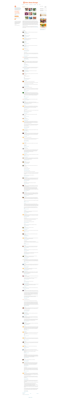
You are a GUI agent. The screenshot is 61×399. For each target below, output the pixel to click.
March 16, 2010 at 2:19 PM (26, 212)
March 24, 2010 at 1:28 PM (26, 357)
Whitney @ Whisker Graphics (26, 170)
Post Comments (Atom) (27, 394)
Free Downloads (26, 4)
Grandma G (25, 80)
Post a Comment (24, 392)
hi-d (24, 105)
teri (24, 280)
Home (30, 393)
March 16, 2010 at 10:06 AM (26, 116)
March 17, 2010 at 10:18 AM (26, 288)
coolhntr (24, 142)
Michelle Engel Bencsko (26, 86)
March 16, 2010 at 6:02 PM (26, 257)
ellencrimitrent (25, 229)
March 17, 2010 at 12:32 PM (26, 314)
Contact (40, 4)
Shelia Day (25, 132)
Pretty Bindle (25, 153)
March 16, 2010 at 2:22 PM (26, 216)
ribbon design (43, 29)
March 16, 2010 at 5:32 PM (26, 250)
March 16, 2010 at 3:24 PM (26, 222)
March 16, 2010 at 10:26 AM (26, 127)
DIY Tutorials (23, 4)
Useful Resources (31, 4)
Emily (24, 245)
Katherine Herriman (25, 379)
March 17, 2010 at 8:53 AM (26, 285)
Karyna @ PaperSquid (26, 283)
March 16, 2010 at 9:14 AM (26, 68)
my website (20, 9)
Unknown (25, 372)
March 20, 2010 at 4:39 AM (26, 347)
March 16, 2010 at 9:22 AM (26, 71)
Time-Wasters (35, 4)
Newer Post (24, 393)
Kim (24, 60)
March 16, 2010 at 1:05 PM (26, 190)
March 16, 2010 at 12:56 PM (26, 180)
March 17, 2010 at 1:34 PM (26, 324)
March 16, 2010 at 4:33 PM (26, 239)
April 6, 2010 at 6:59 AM (26, 391)
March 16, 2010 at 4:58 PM (26, 247)
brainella (25, 322)
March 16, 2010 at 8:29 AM (26, 33)
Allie (24, 345)
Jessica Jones (25, 56)
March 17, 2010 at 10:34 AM (26, 297)
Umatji (24, 263)
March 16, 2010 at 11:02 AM (26, 146)
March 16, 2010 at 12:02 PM (26, 169)
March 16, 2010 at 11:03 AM (26, 152)
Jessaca (24, 31)
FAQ (37, 4)
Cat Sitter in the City (25, 267)
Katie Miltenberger (25, 120)
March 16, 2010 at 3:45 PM (26, 228)
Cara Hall (25, 196)
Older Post (37, 393)
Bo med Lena (25, 113)
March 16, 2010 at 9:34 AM (26, 90)
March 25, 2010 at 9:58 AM (26, 360)
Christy (24, 117)
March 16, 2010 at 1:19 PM (26, 195)
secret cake (25, 136)
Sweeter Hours (25, 312)
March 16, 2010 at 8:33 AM (26, 36)
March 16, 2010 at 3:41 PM (26, 225)
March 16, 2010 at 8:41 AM (26, 43)
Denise (24, 210)
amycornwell (25, 66)
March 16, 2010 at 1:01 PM (26, 183)
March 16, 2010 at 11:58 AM (26, 163)
